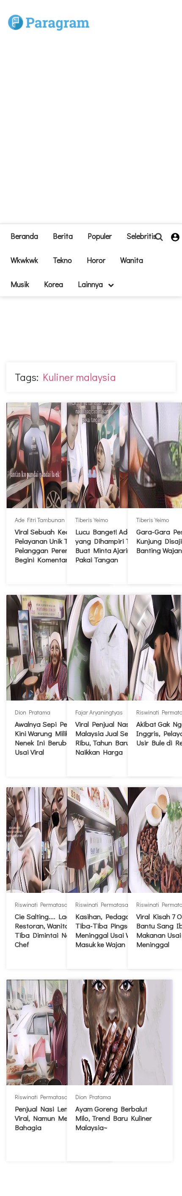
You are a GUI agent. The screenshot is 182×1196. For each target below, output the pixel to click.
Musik (20, 284)
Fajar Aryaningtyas (99, 712)
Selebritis (142, 236)
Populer (100, 236)
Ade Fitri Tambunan (40, 520)
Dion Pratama (32, 712)
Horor (96, 260)
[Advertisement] (91, 133)
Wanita (131, 260)
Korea (53, 284)
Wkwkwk (24, 260)
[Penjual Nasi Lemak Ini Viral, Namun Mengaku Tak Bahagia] (59, 1032)
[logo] (48, 13)
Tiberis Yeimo (91, 520)
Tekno (62, 260)
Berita (63, 236)
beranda (24, 236)
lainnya (91, 284)
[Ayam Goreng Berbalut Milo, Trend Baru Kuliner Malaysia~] (120, 1032)
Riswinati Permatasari (43, 904)
